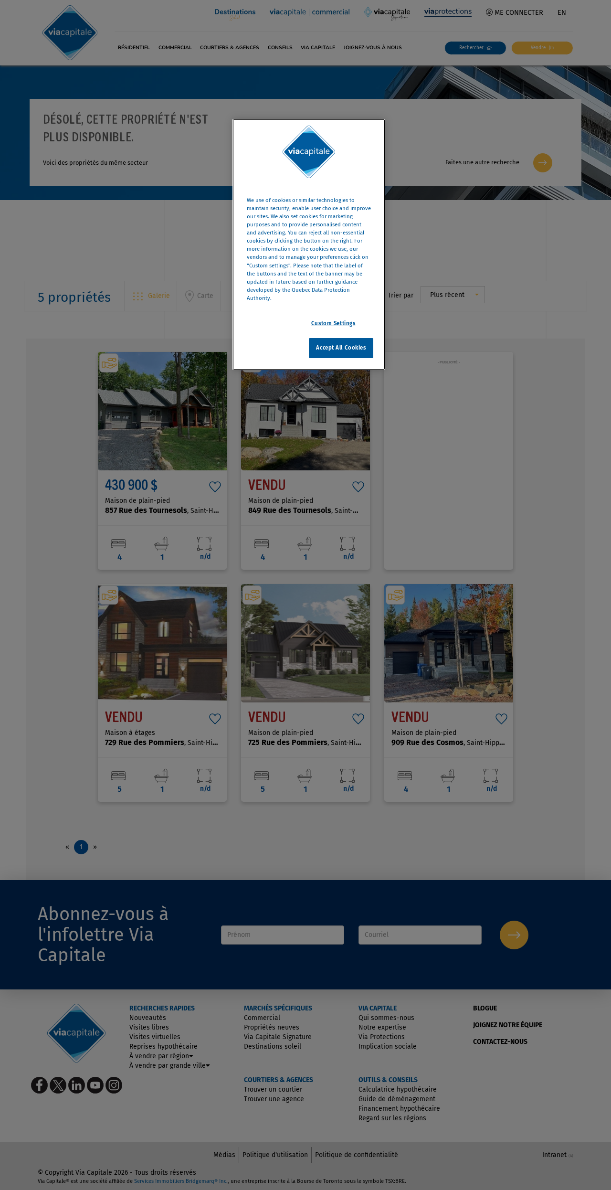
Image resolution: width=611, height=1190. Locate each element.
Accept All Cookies (341, 347)
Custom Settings (333, 323)
